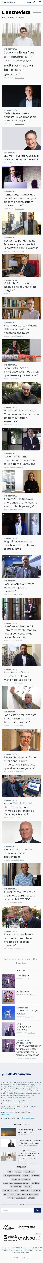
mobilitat (27, 1187)
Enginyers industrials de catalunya (17, 1183)
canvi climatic (21, 1198)
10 (40, 959)
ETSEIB (32, 1198)
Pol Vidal (17, 378)
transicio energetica (30, 1194)
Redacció (17, 817)
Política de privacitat (22, 1258)
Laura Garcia (32, 1134)
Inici (3, 17)
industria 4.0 (16, 1187)
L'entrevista (10, 49)
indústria (16, 1179)
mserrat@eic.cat (29, 1118)
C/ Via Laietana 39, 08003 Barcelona (14, 1248)
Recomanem (22, 1008)
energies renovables (12, 1194)
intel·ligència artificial (12, 1175)
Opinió (19, 1024)
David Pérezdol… (31, 994)
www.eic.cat (18, 1250)
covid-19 (36, 1183)
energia (18, 1172)
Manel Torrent (31, 1032)
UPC (10, 1172)
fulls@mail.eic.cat (7, 1114)
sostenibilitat (29, 1172)
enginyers (25, 1190)
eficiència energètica (11, 1190)
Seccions (10, 17)
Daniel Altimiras (33, 1145)
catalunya (26, 1179)
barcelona (36, 1190)
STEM (11, 1198)
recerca (26, 1175)
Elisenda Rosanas (19, 78)
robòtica (36, 1175)
